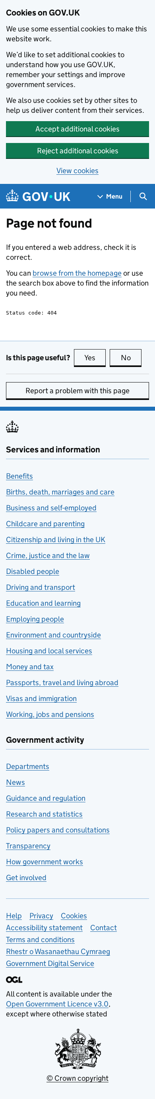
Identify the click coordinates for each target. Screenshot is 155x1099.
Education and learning (43, 603)
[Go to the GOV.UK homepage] (38, 196)
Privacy (41, 915)
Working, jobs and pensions (50, 714)
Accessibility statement (44, 927)
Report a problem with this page (77, 390)
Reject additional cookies (77, 150)
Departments (27, 766)
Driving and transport (40, 587)
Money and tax (30, 666)
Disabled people (32, 571)
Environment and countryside (53, 634)
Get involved (26, 877)
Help (14, 915)
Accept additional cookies (77, 128)
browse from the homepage (77, 273)
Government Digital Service (50, 963)
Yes (95, 357)
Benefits (19, 476)
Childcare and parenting (45, 523)
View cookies (77, 170)
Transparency (28, 845)
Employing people (35, 619)
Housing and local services (49, 650)
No (131, 357)
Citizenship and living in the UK (55, 539)
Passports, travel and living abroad (62, 682)
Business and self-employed (51, 507)
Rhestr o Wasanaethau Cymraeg (58, 951)
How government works (44, 861)
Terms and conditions (40, 939)
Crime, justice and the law (48, 555)
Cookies (74, 915)
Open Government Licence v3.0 (57, 1003)
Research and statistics (44, 814)
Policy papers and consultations (58, 829)
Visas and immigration (41, 698)
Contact (103, 927)
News (15, 782)
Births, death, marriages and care (60, 491)
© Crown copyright (77, 1078)
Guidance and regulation (45, 798)
